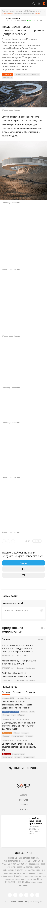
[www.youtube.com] (21, 895)
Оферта (23, 795)
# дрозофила (7, 757)
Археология (7, 733)
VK (23, 575)
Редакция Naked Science (26, 668)
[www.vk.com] (15, 895)
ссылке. (37, 14)
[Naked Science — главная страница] (13, 3)
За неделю (18, 692)
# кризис (6, 715)
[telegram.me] (32, 895)
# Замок (16, 733)
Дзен (23, 569)
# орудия (25, 733)
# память (18, 757)
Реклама (24, 809)
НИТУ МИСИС (22, 656)
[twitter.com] (10, 895)
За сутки (6, 692)
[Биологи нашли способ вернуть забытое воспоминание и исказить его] (41, 747)
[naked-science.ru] (37, 895)
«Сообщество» (7, 14)
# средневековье (17, 736)
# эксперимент (29, 757)
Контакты (23, 800)
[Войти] (44, 3)
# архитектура (20, 74)
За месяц (30, 692)
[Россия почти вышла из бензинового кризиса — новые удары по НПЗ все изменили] (41, 705)
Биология (6, 754)
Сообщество (7, 74)
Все (43, 628)
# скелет (6, 736)
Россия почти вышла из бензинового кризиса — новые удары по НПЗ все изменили (17, 705)
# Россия (21, 715)
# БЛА (32, 712)
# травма (29, 736)
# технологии (7, 78)
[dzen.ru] (26, 895)
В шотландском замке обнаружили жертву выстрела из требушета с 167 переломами (19, 726)
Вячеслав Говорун (13, 18)
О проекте (23, 805)
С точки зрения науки (10, 712)
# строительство (33, 74)
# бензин (24, 712)
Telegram (23, 563)
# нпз (13, 715)
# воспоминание (18, 754)
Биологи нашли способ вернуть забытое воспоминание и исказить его (19, 747)
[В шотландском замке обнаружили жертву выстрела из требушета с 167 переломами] (41, 726)
